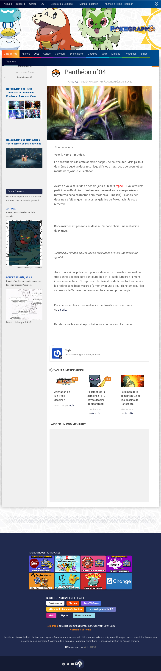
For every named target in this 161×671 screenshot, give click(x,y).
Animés (26, 53)
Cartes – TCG (36, 3)
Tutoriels (11, 61)
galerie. (62, 309)
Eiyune (64, 615)
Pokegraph (130, 53)
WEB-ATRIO (90, 647)
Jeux (104, 53)
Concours (60, 53)
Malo (51, 615)
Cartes (47, 53)
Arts (36, 53)
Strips (144, 53)
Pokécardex (55, 603)
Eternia (73, 603)
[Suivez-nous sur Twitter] (68, 663)
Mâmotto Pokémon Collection (65, 609)
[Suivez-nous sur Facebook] (63, 663)
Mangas (115, 53)
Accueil (8, 3)
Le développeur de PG (101, 609)
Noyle (75, 81)
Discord (20, 3)
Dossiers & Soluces (62, 3)
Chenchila (95, 413)
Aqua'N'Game (91, 603)
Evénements (76, 53)
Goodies (92, 53)
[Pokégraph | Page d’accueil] (133, 29)
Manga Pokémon (88, 3)
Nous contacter (83, 615)
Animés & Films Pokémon (119, 3)
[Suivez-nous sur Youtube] (72, 663)
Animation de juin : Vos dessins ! (62, 395)
